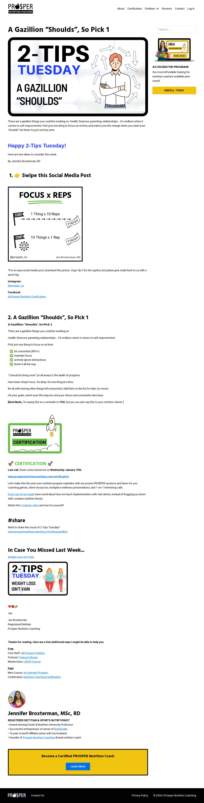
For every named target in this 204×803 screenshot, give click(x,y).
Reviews (167, 8)
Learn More (78, 766)
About (120, 8)
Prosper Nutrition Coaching (39, 737)
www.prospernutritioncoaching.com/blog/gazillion (38, 531)
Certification (134, 8)
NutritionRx (61, 729)
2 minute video (30, 505)
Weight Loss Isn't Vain (21, 557)
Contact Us (37, 795)
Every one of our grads (21, 494)
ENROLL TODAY (174, 90)
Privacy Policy (140, 795)
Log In (191, 8)
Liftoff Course (32, 661)
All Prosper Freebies (33, 653)
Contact (179, 8)
